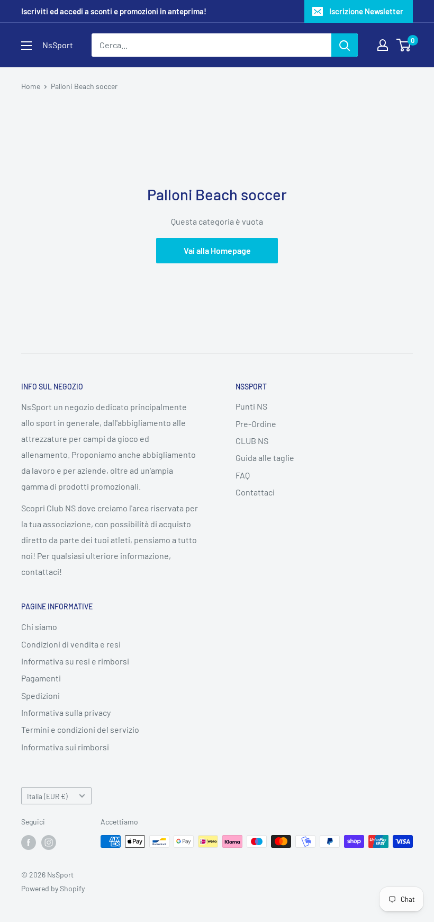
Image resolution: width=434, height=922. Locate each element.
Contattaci (255, 492)
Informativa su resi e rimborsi (75, 661)
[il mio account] (382, 45)
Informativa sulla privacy (66, 712)
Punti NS (251, 406)
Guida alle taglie (265, 458)
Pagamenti (41, 678)
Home (30, 86)
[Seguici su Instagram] (48, 842)
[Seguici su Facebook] (28, 842)
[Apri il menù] (26, 45)
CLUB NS (252, 441)
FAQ (243, 475)
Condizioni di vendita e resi (71, 644)
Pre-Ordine (256, 424)
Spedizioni (40, 695)
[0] (404, 45)
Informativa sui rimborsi (65, 747)
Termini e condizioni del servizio (80, 729)
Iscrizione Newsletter (366, 11)
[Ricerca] (344, 45)
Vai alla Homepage (217, 250)
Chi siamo (39, 627)
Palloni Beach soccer (84, 86)
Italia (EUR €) (47, 796)
